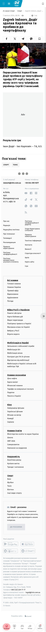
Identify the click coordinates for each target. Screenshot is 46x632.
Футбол (10, 482)
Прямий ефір (12, 291)
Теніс (9, 486)
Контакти (28, 245)
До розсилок (16, 527)
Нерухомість (13, 456)
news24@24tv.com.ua (12, 183)
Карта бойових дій (15, 317)
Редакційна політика (11, 230)
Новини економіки (16, 375)
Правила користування (8, 247)
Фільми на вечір (14, 415)
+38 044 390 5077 (32, 183)
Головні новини (14, 283)
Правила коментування (30, 235)
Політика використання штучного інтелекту (11, 260)
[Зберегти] (39, 39)
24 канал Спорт (9, 11)
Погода (10, 301)
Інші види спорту (14, 493)
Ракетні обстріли (14, 313)
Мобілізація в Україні (18, 343)
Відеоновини (12, 294)
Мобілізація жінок (14, 353)
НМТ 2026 (11, 441)
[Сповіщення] (43, 3)
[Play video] (23, 55)
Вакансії (28, 249)
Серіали (10, 422)
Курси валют (12, 382)
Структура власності (33, 253)
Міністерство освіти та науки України (23, 434)
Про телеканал (9, 234)
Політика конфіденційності (10, 253)
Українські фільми (15, 411)
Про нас (6, 221)
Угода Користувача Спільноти (32, 229)
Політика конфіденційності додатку (32, 222)
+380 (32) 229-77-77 (17, 590)
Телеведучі (7, 238)
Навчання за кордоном (17, 448)
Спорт (19, 11)
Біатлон (10, 489)
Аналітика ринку (14, 460)
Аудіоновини (12, 297)
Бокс (9, 479)
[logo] (17, 3)
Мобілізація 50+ (13, 350)
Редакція (6, 225)
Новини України (14, 287)
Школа (10, 437)
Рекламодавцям (9, 242)
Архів (27, 258)
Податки (10, 392)
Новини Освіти (14, 430)
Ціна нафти (12, 378)
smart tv (10, 551)
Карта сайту (29, 262)
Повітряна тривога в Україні (19, 324)
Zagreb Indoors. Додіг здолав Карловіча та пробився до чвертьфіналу (34, 11)
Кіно (9, 404)
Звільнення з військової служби (20, 346)
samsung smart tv (28, 551)
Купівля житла (13, 463)
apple (28, 544)
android (10, 544)
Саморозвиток (13, 444)
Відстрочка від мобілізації (18, 360)
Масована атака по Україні (18, 327)
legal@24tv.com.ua (33, 592)
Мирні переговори (15, 320)
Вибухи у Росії (13, 330)
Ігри (26, 266)
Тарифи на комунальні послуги (20, 389)
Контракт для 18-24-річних (18, 356)
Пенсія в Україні (14, 396)
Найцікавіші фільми (15, 408)
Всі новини (12, 280)
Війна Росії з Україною (18, 310)
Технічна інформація (33, 241)
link (26, 193)
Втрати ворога (13, 334)
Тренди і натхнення (15, 467)
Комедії (10, 418)
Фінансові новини (15, 385)
